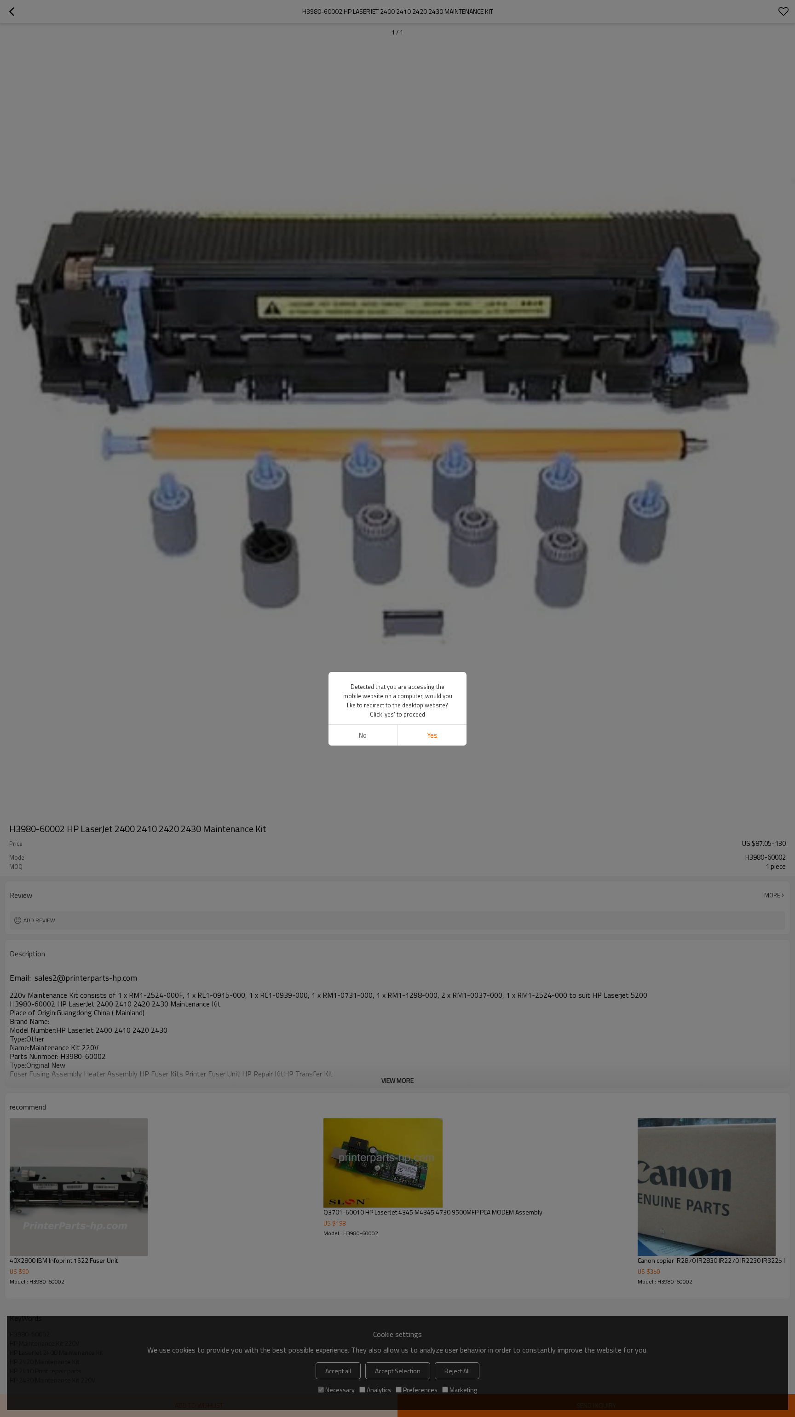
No (363, 735)
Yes (432, 735)
